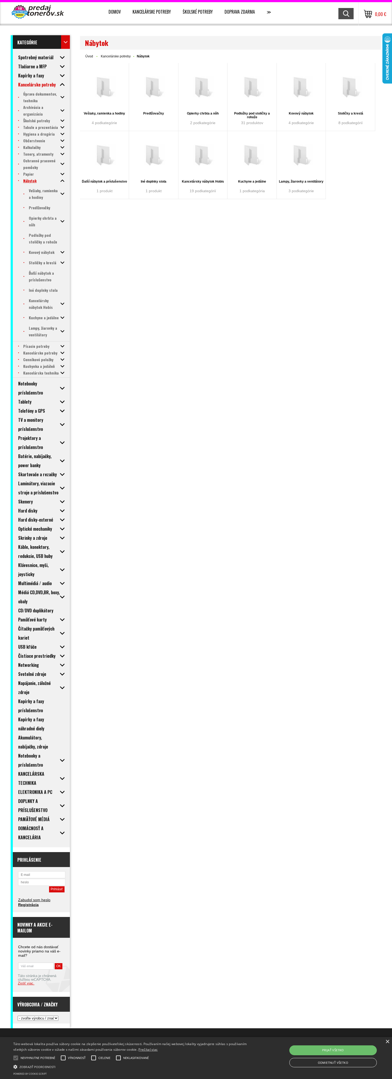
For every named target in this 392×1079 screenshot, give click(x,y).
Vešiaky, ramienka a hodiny (104, 113)
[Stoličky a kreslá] (350, 87)
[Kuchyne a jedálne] (252, 155)
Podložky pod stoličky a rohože (252, 115)
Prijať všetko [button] (333, 1050)
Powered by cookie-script (30, 1074)
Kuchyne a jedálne (252, 181)
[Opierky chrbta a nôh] (203, 87)
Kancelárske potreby (152, 12)
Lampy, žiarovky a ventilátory (301, 181)
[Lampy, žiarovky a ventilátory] (301, 155)
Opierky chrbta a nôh (203, 113)
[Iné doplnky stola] (153, 155)
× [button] (387, 1042)
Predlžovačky (153, 113)
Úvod (89, 56)
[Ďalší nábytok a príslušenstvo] (104, 155)
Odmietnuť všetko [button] (333, 1063)
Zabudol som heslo (34, 900)
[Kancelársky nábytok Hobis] (203, 155)
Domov (115, 12)
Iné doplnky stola (153, 181)
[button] (132, 1066)
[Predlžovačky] (153, 87)
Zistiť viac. (26, 983)
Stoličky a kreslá (350, 113)
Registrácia (28, 905)
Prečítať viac (148, 1049)
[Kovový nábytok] (301, 87)
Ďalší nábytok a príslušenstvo (104, 181)
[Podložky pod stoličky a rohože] (252, 87)
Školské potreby (198, 12)
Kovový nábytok (301, 113)
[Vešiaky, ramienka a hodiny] (104, 87)
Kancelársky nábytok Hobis (203, 181)
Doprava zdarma (240, 12)
